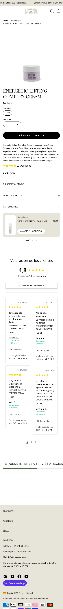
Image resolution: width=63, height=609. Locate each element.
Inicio (5, 21)
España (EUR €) (13, 593)
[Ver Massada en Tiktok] (12, 576)
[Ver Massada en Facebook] (19, 576)
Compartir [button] (17, 349)
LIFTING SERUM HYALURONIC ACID (32, 221)
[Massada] (31, 11)
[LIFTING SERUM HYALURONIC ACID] (10, 225)
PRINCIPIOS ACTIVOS (13, 184)
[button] (52, 11)
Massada (12, 598)
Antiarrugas (16, 21)
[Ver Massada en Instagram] (5, 576)
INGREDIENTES (10, 207)
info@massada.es (17, 557)
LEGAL (6, 531)
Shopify (45, 598)
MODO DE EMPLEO (12, 195)
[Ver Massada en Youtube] (26, 576)
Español (29, 593)
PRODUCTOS (8, 511)
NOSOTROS (8, 521)
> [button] (41, 442)
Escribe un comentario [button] (33, 285)
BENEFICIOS (9, 173)
